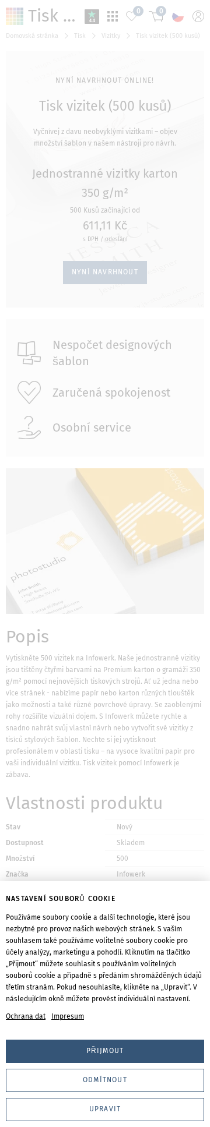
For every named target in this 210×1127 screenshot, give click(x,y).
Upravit (105, 1109)
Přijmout (105, 1051)
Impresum (67, 1016)
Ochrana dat (26, 1016)
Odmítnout (105, 1080)
